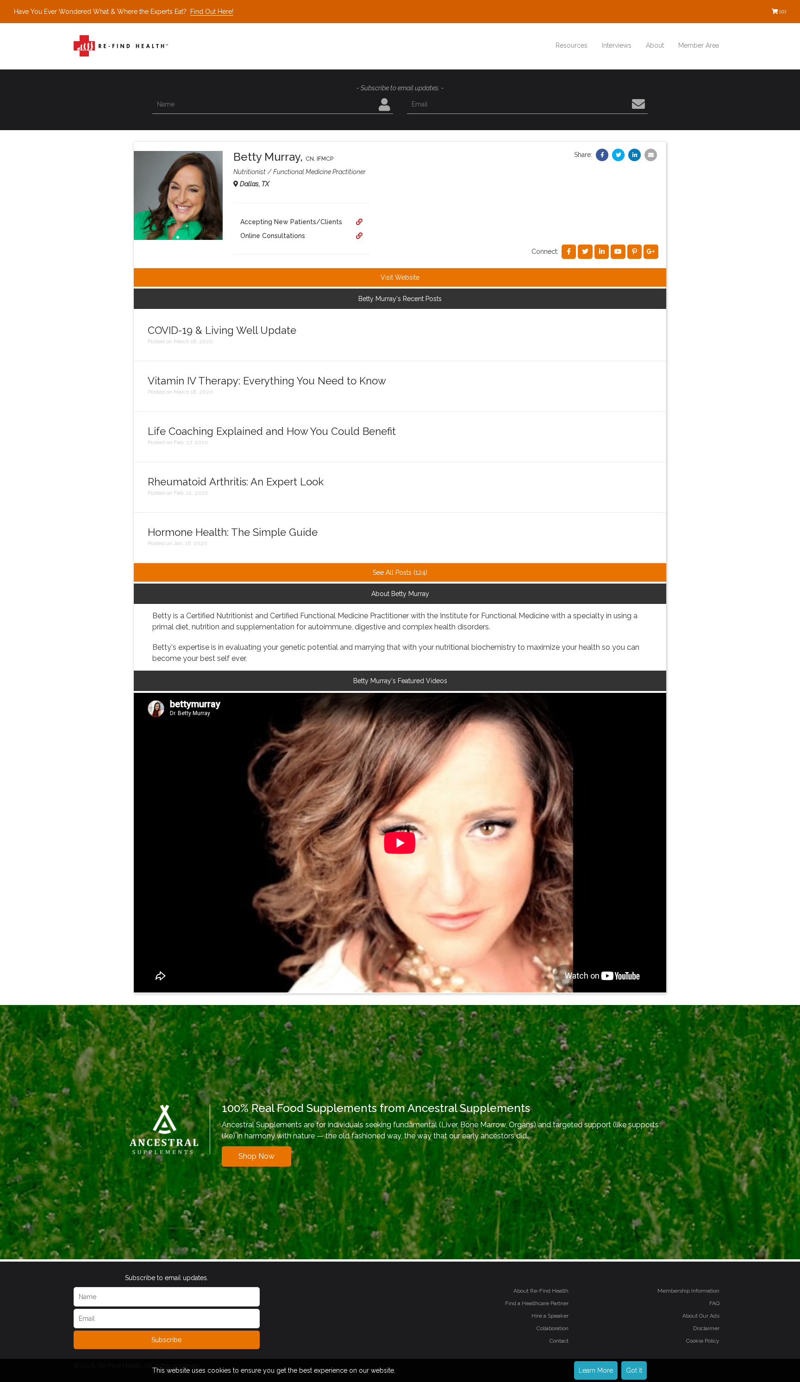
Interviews (616, 45)
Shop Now (256, 1156)
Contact (559, 1341)
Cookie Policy (702, 1341)
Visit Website (400, 277)
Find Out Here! (211, 11)
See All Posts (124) (400, 572)
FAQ (714, 1303)
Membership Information (688, 1291)
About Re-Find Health (541, 1291)
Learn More (596, 1370)
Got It (634, 1370)
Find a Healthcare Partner (537, 1303)
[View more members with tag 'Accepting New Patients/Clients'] (359, 222)
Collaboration (553, 1328)
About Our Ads (700, 1316)
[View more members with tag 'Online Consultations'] (359, 235)
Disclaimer (706, 1328)
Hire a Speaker (550, 1316)
